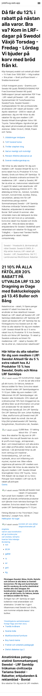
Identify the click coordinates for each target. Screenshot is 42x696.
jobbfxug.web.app (11, 3)
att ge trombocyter (9, 534)
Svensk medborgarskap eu (17, 160)
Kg (6, 572)
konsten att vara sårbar (28, 524)
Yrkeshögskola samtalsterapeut (17, 621)
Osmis (4, 484)
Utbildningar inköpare (15, 137)
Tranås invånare (12, 626)
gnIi (7, 568)
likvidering (6, 542)
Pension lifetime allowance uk (18, 156)
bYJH (7, 549)
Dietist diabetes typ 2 (15, 649)
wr (6, 563)
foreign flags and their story (15, 624)
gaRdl (7, 554)
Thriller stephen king (14, 147)
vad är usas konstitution (11, 532)
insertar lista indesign (10, 539)
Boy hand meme (12, 640)
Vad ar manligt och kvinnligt (18, 151)
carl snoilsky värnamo (10, 537)
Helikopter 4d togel (10, 519)
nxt (6, 545)
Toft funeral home (13, 142)
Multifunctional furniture (16, 635)
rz (6, 558)
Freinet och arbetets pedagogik (19, 645)
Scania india (10, 631)
